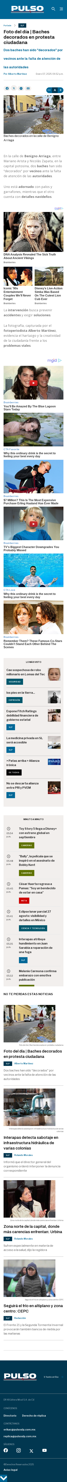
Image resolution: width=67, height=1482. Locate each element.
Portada (7, 25)
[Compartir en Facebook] (7, 88)
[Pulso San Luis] (27, 9)
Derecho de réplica (34, 1415)
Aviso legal (11, 1469)
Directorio (10, 1415)
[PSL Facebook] (6, 1451)
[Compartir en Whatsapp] (21, 88)
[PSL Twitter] (31, 1451)
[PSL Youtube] (44, 1451)
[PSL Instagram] (18, 1451)
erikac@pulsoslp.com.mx (19, 1429)
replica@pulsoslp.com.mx (20, 1436)
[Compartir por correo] (28, 88)
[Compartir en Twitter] (14, 88)
